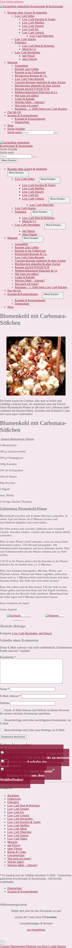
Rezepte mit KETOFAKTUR (32, 88)
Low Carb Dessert (33, 25)
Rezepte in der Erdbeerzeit (30, 72)
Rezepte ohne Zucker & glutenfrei (27, 12)
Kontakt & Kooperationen (22, 115)
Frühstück (20, 42)
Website (4, 703)
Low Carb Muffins (33, 22)
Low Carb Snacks (25, 39)
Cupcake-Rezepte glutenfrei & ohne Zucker (40, 82)
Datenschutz (22, 122)
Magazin (12, 62)
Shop (10, 125)
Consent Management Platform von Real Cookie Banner (33, 946)
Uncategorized (15, 855)
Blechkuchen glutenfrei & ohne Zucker (37, 85)
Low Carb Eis (30, 29)
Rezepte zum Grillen (27, 69)
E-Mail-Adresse (10, 696)
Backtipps (13, 795)
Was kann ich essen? (27, 105)
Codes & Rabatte (25, 98)
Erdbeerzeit (14, 798)
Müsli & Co (29, 49)
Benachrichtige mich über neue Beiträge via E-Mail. (34, 730)
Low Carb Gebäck (33, 32)
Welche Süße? (15, 861)
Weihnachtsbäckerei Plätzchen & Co (36, 92)
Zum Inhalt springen (12, 1)
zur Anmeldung (36, 929)
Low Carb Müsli (17, 828)
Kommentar (8, 657)
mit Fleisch (28, 55)
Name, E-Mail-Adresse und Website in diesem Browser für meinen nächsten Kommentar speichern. (34, 712)
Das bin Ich (14, 112)
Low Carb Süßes (25, 16)
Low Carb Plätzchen (42, 35)
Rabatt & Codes (16, 851)
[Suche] (56, 133)
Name (4, 689)
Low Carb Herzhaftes (27, 52)
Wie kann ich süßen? (27, 95)
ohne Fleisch (29, 59)
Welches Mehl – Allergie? (30, 102)
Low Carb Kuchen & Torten (38, 19)
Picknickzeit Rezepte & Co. (31, 75)
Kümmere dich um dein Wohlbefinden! (22, 777)
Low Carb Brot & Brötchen (38, 45)
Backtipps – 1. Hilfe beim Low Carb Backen (41, 108)
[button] (39, 131)
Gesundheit (21, 65)
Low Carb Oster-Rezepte (29, 79)
